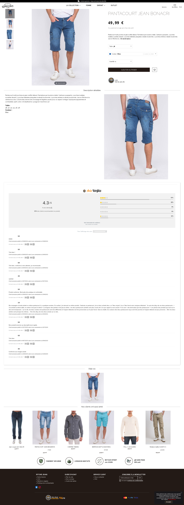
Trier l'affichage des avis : (85, 231)
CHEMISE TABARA (73, 447)
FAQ (96, 479)
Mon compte (70, 479)
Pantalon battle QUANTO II (158, 447)
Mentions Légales (42, 481)
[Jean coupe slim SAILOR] (16, 427)
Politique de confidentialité (45, 483)
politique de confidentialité (135, 480)
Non (32, 244)
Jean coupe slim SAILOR (16, 447)
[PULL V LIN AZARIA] (129, 427)
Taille (112, 46)
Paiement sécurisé (53, 461)
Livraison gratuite (82, 461)
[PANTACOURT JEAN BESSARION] (45, 427)
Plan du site (69, 477)
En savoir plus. (172, 499)
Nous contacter (99, 477)
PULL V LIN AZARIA (130, 447)
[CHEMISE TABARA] (73, 427)
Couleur (132, 54)
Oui (26, 244)
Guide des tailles (71, 481)
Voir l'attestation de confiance (92, 222)
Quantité (112, 61)
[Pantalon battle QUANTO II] (158, 427)
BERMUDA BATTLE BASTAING (101, 447)
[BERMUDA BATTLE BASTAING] (101, 427)
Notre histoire (41, 477)
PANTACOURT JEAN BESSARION (45, 447)
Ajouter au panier (129, 70)
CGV (38, 479)
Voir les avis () (119, 82)
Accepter (168, 502)
